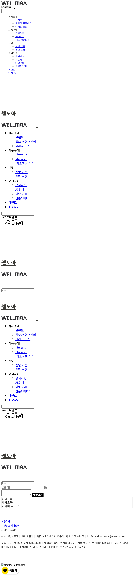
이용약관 (5, 521)
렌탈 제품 (20, 46)
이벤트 (11, 69)
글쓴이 (5, 487)
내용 (44, 487)
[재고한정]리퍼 (22, 39)
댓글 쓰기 (37, 494)
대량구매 (19, 62)
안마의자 (19, 33)
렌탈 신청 (20, 49)
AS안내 (19, 59)
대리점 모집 (21, 26)
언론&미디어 (21, 66)
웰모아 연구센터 (23, 23)
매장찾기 (12, 72)
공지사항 (19, 56)
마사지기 (19, 36)
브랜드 (18, 19)
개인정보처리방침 (10, 525)
